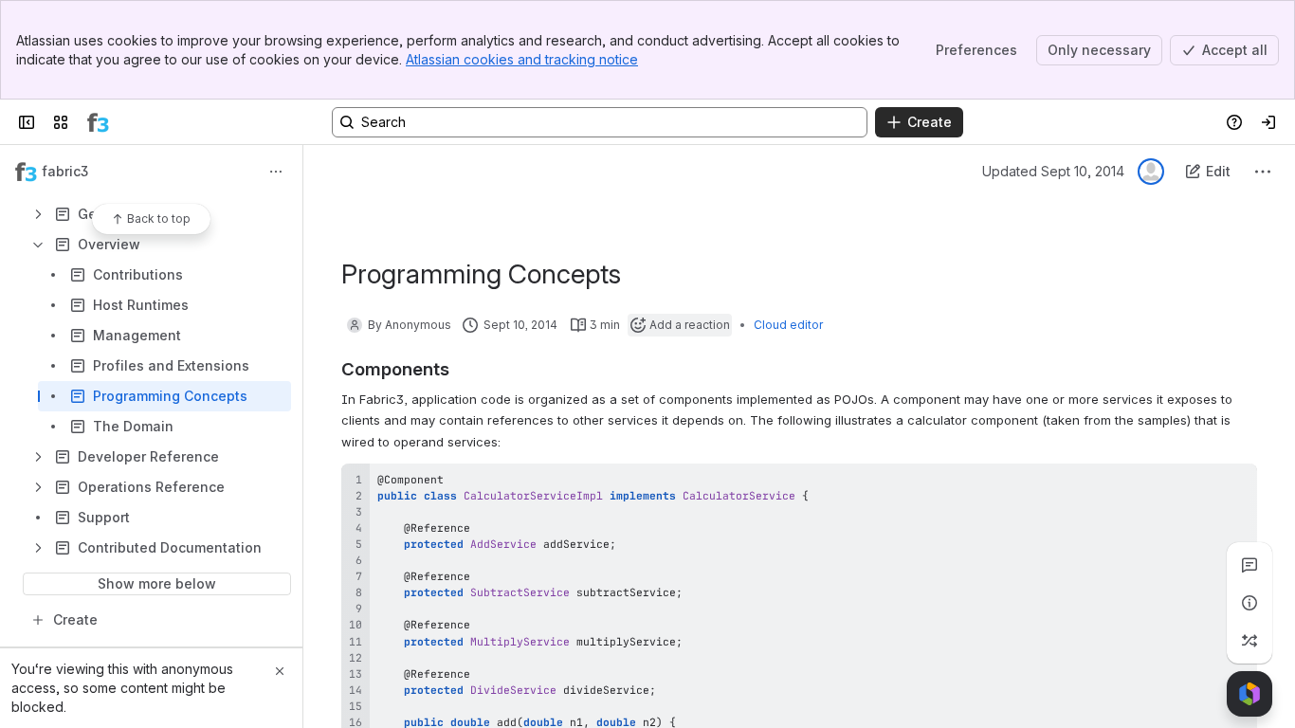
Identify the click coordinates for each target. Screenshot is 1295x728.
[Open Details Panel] (1249, 603)
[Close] (279, 671)
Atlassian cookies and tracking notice (522, 59)
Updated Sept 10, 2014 (1053, 171)
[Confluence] (98, 122)
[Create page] (1249, 641)
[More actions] (275, 171)
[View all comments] (1249, 565)
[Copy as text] (1234, 484)
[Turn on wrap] (1200, 484)
